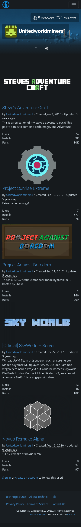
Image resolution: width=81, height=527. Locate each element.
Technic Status (38, 514)
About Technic (38, 496)
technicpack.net (16, 496)
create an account (26, 477)
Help (53, 496)
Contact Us (58, 504)
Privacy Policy (15, 504)
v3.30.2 (71, 514)
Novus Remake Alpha (23, 439)
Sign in (6, 477)
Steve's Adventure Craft (25, 107)
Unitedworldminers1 (19, 114)
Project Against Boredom (26, 265)
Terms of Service (37, 504)
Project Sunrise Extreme (25, 188)
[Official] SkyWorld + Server (28, 345)
